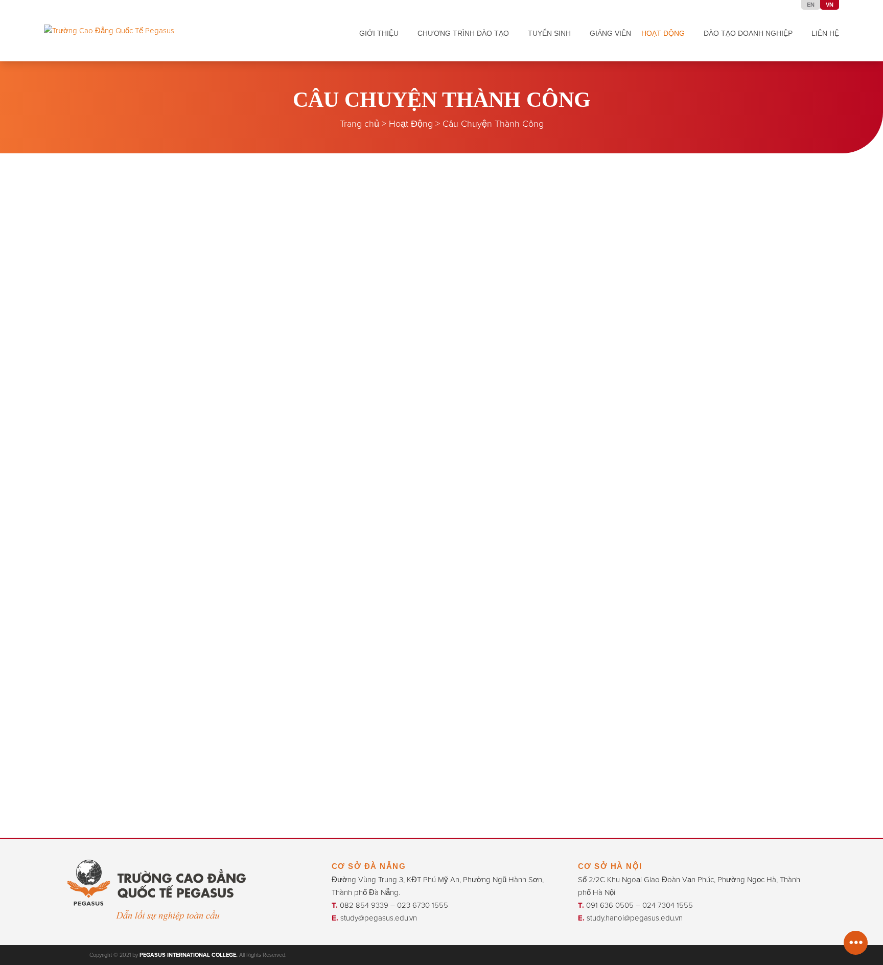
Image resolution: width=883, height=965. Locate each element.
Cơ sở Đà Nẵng (369, 866)
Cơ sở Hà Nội (610, 866)
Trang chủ (359, 123)
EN (811, 5)
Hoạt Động (411, 123)
